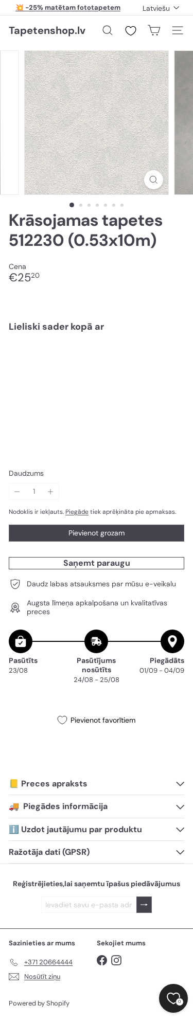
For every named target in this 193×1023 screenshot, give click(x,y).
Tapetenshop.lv (47, 30)
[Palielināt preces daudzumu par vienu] (50, 491)
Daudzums (26, 473)
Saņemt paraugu (96, 563)
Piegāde (77, 512)
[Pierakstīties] (144, 904)
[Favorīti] (130, 30)
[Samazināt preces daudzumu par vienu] (17, 491)
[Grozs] (154, 30)
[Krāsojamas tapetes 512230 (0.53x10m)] (96, 371)
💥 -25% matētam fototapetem (67, 7)
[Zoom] (153, 179)
